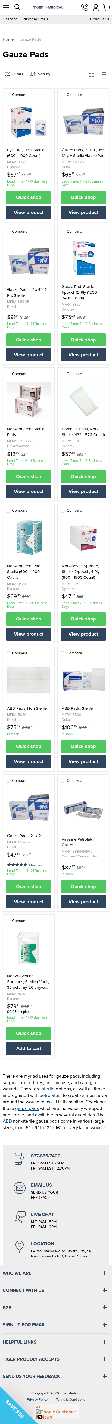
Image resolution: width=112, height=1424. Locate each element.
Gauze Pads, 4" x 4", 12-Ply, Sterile (27, 292)
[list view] (103, 74)
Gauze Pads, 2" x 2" (24, 836)
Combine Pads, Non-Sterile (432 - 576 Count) (83, 432)
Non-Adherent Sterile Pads (25, 432)
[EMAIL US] (56, 1191)
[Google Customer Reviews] (56, 1411)
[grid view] (91, 74)
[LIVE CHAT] (56, 1220)
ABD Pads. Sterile (77, 708)
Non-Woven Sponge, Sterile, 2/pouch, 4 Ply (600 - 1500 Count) (80, 571)
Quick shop (28, 197)
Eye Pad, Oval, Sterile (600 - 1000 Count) (25, 153)
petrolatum (50, 1095)
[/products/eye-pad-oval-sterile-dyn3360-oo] (28, 121)
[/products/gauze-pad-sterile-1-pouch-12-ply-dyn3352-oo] (83, 258)
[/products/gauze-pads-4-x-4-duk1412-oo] (28, 261)
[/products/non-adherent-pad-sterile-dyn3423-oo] (28, 537)
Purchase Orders (35, 19)
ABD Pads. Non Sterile (27, 708)
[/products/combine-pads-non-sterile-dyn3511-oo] (83, 400)
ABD (7, 1121)
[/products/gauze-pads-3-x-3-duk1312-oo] (83, 121)
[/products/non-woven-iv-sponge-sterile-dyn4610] (28, 947)
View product (28, 212)
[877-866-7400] (56, 1162)
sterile (48, 1089)
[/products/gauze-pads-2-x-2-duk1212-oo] (28, 807)
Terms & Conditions (70, 1399)
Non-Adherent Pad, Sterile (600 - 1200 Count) (24, 571)
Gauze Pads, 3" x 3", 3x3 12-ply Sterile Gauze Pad (83, 153)
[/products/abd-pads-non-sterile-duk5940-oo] (28, 680)
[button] (18, 864)
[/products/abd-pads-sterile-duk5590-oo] (83, 680)
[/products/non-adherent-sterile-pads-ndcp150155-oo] (28, 400)
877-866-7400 (84, 7)
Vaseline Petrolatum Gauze (79, 842)
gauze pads (27, 1108)
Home (8, 39)
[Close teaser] (39, 1417)
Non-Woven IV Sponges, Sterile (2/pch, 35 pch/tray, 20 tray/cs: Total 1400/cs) (28, 981)
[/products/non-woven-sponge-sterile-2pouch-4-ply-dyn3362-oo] (83, 537)
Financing (10, 19)
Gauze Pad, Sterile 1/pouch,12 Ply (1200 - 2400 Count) (80, 292)
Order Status (99, 19)
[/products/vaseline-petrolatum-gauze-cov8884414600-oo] (83, 811)
